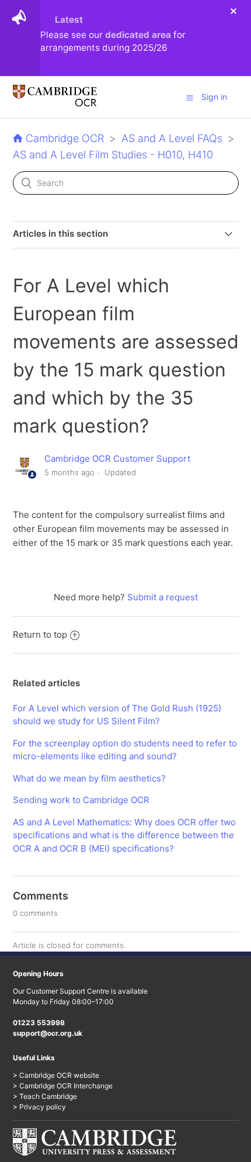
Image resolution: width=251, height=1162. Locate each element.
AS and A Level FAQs (171, 138)
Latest (69, 19)
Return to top (40, 634)
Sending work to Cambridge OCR (81, 799)
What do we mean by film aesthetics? (89, 778)
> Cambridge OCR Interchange (63, 1085)
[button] (189, 97)
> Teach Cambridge (45, 1096)
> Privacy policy (39, 1106)
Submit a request (162, 597)
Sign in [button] (214, 97)
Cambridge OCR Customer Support (117, 458)
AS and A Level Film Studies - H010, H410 (113, 154)
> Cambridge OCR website (56, 1075)
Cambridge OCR (65, 138)
